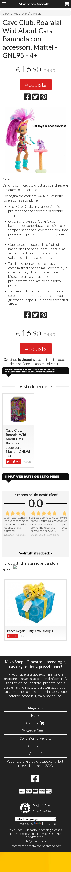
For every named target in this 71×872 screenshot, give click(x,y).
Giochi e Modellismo (14, 13)
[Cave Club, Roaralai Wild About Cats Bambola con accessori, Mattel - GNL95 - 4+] (35, 140)
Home (35, 715)
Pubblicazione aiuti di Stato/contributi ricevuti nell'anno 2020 (35, 763)
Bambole (36, 13)
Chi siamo (35, 746)
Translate (48, 823)
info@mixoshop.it (35, 841)
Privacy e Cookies (35, 730)
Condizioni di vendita (35, 738)
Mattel (55, 364)
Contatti (35, 753)
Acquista (36, 84)
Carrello (33, 723)
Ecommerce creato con (35, 845)
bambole (37, 364)
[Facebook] (35, 780)
